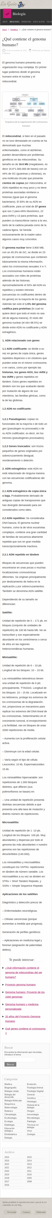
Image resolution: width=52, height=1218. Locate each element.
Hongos (30, 1111)
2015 (29, 1157)
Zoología (31, 1134)
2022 (6, 1164)
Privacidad (12, 1212)
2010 (29, 1174)
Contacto (26, 1212)
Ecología (8, 1121)
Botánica (8, 1111)
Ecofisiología (10, 1118)
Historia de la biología (33, 1106)
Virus (29, 1131)
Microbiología (33, 1118)
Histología (31, 1101)
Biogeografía (10, 1087)
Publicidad (41, 1212)
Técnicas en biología (33, 1126)
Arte (5, 21)
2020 (6, 1171)
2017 (6, 1181)
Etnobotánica (10, 1134)
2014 (29, 1160)
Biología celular (11, 1091)
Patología (31, 1121)
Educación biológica (9, 1129)
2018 (6, 1178)
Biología (14, 21)
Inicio (4, 30)
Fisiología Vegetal (35, 1091)
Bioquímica (9, 1104)
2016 (6, 1185)
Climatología (10, 1114)
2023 (6, 1160)
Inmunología (33, 1114)
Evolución (31, 1084)
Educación (39, 21)
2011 (29, 1171)
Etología (8, 1137)
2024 (6, 1157)
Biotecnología (10, 1107)
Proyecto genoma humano (20, 984)
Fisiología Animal (35, 1087)
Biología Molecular (13, 1100)
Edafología (9, 1125)
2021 (6, 1167)
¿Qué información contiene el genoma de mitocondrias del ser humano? (23, 972)
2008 (29, 1181)
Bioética (8, 1084)
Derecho (26, 21)
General (31, 1094)
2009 (29, 1178)
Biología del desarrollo (9, 1095)
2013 (29, 1164)
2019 (6, 1174)
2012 (29, 1167)
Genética (14, 30)
